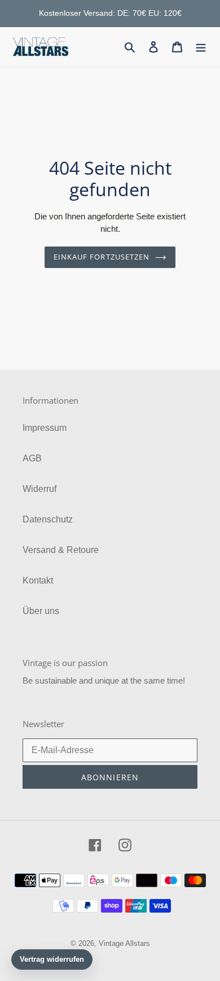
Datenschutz (48, 519)
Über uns (41, 611)
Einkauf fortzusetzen (101, 257)
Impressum (45, 428)
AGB (32, 458)
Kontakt (38, 580)
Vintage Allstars (124, 943)
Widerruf (39, 489)
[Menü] (201, 46)
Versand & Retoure (61, 550)
